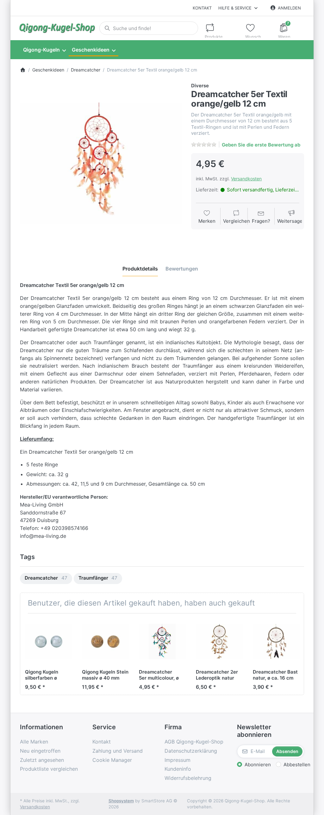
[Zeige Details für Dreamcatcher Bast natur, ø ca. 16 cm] (276, 641)
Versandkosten (246, 178)
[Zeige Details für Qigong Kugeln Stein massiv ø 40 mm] (105, 641)
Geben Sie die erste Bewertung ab (261, 145)
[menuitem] (44, 50)
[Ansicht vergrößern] (101, 163)
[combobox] (148, 28)
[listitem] (101, 163)
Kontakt (202, 7)
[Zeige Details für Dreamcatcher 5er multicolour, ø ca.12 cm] (162, 641)
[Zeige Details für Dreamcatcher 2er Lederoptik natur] (219, 641)
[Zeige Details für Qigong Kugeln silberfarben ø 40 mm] (48, 641)
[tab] (140, 269)
